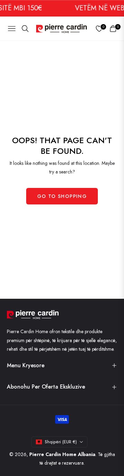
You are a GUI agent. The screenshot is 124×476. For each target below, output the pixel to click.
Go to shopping (62, 196)
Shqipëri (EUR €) (61, 441)
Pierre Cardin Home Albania (62, 454)
